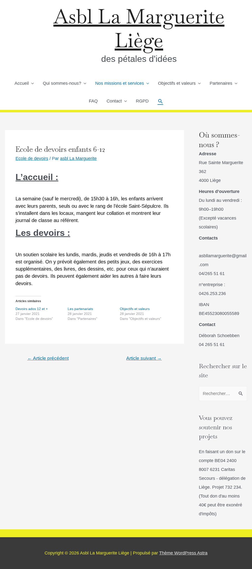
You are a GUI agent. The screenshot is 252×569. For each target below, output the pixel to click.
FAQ (93, 101)
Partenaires (221, 83)
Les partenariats (80, 309)
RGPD (142, 101)
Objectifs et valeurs (177, 83)
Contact (114, 101)
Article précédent (48, 358)
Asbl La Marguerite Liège (138, 28)
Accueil (22, 83)
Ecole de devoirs (32, 158)
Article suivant (144, 358)
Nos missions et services (119, 83)
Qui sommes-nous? (62, 83)
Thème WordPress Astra (183, 553)
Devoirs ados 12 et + (32, 309)
